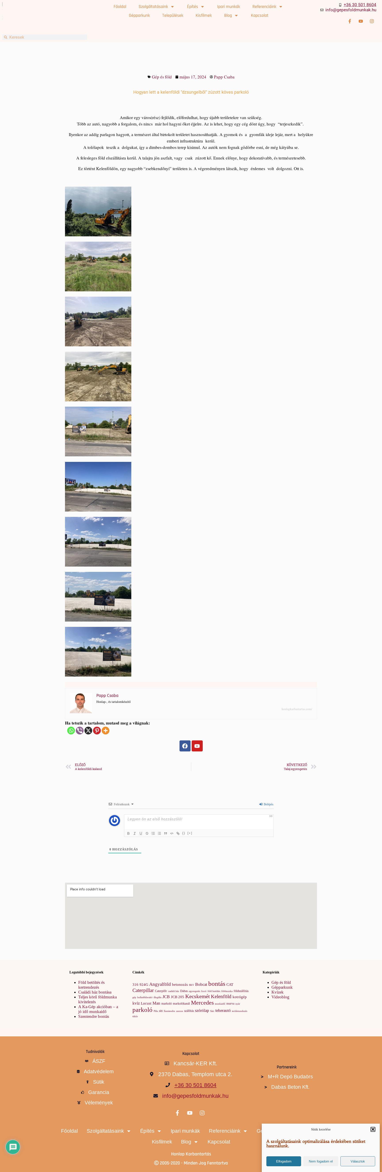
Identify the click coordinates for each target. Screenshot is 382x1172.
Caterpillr (161, 991)
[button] (373, 1129)
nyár (237, 1004)
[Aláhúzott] (141, 833)
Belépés (268, 804)
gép (134, 997)
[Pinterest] (97, 730)
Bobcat (201, 984)
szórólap (202, 1010)
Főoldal (120, 6)
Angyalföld (160, 984)
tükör (135, 1016)
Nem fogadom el (321, 1161)
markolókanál (181, 1003)
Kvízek (277, 992)
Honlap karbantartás (191, 1154)
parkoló (142, 1009)
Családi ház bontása (94, 992)
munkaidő (220, 1004)
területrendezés (239, 1011)
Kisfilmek (204, 15)
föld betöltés (214, 991)
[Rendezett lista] (153, 833)
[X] (88, 730)
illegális (157, 997)
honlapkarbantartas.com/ (297, 709)
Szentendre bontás (93, 1016)
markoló (166, 1003)
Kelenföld (221, 996)
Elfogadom (284, 1161)
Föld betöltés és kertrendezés (91, 985)
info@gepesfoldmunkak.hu (350, 9)
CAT (229, 984)
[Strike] (147, 833)
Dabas (184, 991)
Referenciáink (264, 6)
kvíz (136, 1003)
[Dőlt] (135, 833)
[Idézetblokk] (165, 833)
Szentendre (169, 1011)
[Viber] (80, 730)
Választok (358, 1161)
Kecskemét (197, 996)
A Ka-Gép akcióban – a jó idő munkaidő (98, 1009)
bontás (216, 983)
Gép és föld (162, 77)
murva (230, 1003)
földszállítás (241, 991)
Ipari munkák (228, 6)
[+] (189, 833)
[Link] (178, 833)
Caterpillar (143, 990)
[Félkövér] (128, 833)
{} (183, 833)
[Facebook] (185, 745)
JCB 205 (177, 997)
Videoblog (280, 997)
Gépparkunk (139, 15)
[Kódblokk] (172, 833)
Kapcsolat (259, 15)
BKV (191, 985)
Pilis (156, 1011)
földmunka (227, 991)
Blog (228, 15)
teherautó (223, 1010)
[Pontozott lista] (159, 833)
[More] (105, 730)
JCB (166, 996)
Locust (146, 1003)
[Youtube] (197, 745)
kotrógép (240, 997)
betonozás (180, 984)
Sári (212, 1011)
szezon (179, 1011)
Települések (172, 15)
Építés (192, 6)
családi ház (173, 991)
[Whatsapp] (71, 730)
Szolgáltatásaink (153, 6)
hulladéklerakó (145, 997)
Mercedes (202, 1002)
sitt (161, 1011)
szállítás (189, 1011)
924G (143, 984)
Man (156, 1003)
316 (135, 984)
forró (203, 991)
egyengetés (194, 991)
